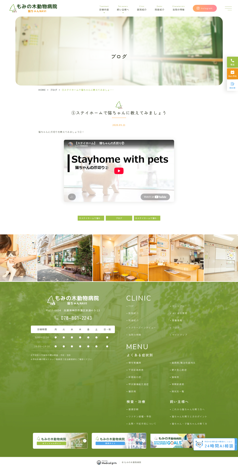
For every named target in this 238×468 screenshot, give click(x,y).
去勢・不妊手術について (142, 423)
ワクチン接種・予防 (140, 416)
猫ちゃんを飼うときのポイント (189, 416)
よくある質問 (179, 313)
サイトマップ (179, 334)
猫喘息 (175, 377)
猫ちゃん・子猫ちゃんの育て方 (189, 423)
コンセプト (178, 306)
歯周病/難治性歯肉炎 (184, 362)
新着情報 (177, 320)
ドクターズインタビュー (142, 327)
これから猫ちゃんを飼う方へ (188, 409)
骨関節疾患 (178, 384)
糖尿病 (132, 391)
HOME (42, 89)
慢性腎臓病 (135, 362)
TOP (131, 306)
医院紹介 (142, 8)
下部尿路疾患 (136, 369)
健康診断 (134, 409)
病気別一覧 (178, 391)
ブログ (53, 89)
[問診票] (232, 85)
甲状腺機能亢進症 (139, 384)
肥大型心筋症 (179, 369)
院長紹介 (159, 8)
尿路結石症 (135, 377)
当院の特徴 (178, 8)
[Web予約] (232, 73)
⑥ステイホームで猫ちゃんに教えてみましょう (147, 218)
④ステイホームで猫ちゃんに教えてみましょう (91, 218)
